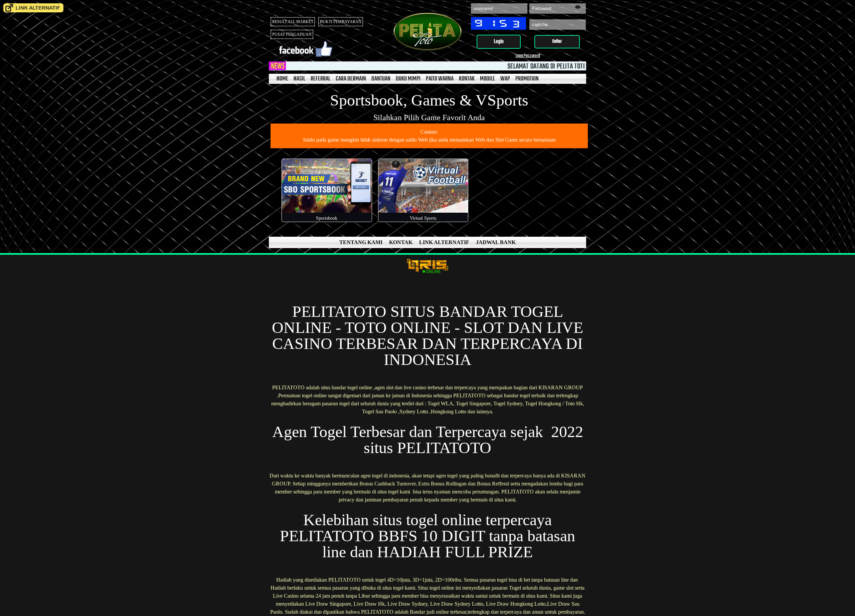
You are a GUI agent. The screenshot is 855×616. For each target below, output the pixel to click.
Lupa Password (528, 56)
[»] (33, 7)
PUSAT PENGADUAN (292, 34)
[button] (499, 42)
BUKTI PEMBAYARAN (340, 21)
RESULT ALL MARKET (292, 21)
